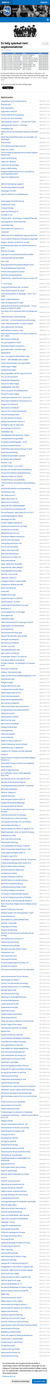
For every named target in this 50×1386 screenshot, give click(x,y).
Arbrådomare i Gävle (8, 204)
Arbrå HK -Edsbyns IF (8, 792)
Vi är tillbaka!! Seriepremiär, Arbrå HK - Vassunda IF (18, 859)
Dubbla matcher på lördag (10, 1109)
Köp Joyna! (5, 261)
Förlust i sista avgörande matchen (13, 272)
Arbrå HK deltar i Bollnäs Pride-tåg (13, 866)
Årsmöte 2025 (6, 142)
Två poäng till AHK (7, 1239)
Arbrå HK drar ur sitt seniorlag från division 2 (16, 901)
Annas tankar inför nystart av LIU (12, 229)
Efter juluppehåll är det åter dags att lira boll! (16, 373)
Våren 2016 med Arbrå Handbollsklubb (14, 1219)
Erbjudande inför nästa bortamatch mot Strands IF (18, 1086)
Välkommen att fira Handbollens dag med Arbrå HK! (19, 235)
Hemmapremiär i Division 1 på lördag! (14, 125)
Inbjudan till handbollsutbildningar (13, 803)
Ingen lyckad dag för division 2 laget (13, 1256)
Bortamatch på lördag (8, 1260)
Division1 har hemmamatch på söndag (14, 983)
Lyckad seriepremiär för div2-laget (13, 612)
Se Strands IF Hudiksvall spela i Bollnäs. (15, 894)
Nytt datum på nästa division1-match (14, 949)
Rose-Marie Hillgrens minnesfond (12, 346)
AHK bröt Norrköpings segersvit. (12, 184)
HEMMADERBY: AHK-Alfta (10, 387)
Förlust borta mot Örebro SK (11, 557)
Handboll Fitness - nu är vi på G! (12, 466)
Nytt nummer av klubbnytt (10, 408)
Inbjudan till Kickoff (8, 1164)
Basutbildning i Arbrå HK (9, 1138)
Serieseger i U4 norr (8, 1222)
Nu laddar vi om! (6, 215)
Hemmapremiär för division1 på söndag (15, 1128)
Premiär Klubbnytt (7, 737)
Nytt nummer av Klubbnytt (10, 643)
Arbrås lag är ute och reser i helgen (13, 1318)
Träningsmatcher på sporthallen (12, 439)
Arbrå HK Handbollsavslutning (11, 1212)
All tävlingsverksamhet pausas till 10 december (17, 786)
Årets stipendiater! (7, 108)
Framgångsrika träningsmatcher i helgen (15, 435)
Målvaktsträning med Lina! (10, 533)
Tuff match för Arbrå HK (9, 669)
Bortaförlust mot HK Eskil (10, 530)
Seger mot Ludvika (7, 149)
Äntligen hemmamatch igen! (11, 686)
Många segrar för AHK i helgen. (12, 1301)
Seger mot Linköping (8, 161)
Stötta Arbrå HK (6, 767)
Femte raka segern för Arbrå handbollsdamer (17, 1335)
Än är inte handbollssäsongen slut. (13, 1052)
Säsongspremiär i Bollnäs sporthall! (13, 222)
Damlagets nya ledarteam (10, 639)
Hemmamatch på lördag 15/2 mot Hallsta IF (16, 822)
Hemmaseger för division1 (10, 980)
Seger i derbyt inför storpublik (11, 564)
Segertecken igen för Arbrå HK (11, 598)
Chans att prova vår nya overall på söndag (15, 1152)
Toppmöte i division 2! (8, 578)
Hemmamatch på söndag (10, 942)
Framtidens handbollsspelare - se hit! (14, 442)
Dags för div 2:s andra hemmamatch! (14, 411)
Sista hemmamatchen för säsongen (13, 815)
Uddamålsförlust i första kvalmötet (13, 317)
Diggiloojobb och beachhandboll (12, 626)
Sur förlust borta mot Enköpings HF (13, 509)
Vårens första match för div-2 (11, 693)
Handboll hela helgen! (8, 370)
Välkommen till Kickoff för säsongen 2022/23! (17, 622)
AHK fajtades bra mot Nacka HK (12, 939)
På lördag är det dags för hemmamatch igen (16, 1093)
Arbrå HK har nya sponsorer (10, 1181)
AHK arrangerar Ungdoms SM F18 (13, 799)
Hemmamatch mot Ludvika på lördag (14, 818)
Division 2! (4, 754)
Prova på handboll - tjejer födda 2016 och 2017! (17, 512)
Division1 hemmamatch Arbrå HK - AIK (14, 1124)
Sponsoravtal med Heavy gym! (11, 633)
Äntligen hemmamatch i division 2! (13, 421)
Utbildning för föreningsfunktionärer (13, 997)
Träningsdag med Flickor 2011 (11, 543)
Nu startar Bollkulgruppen (10, 1000)
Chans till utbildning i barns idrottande (14, 744)
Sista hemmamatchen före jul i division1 (15, 976)
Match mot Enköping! (8, 588)
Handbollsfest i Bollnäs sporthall (12, 1148)
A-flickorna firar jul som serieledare (13, 1102)
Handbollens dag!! (7, 619)
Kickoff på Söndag (7, 1011)
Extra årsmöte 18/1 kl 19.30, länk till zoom (15, 779)
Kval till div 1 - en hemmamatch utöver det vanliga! (18, 320)
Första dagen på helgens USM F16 (13, 853)
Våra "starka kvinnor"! (8, 495)
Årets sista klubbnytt (8, 560)
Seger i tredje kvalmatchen (10, 299)
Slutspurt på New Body (9, 930)
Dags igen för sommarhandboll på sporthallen (17, 254)
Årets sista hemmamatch (9, 554)
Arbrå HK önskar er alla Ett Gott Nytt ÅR (14, 1291)
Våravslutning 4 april (8, 492)
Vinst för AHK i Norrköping (10, 540)
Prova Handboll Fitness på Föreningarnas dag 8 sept (19, 239)
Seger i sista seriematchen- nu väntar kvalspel (17, 323)
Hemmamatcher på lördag (10, 1083)
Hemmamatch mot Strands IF (11, 1105)
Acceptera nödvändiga (20, 1381)
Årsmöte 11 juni (6, 463)
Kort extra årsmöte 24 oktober (11, 418)
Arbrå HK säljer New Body (10, 770)
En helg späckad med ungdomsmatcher (15, 710)
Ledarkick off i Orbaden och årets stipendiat (16, 751)
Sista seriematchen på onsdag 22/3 (13, 1055)
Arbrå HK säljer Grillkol (9, 1205)
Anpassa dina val (8, 1376)
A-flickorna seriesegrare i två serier (13, 1232)
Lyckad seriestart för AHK (10, 1004)
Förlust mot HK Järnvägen (10, 165)
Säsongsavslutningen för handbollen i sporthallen (18, 1201)
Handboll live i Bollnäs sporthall (12, 584)
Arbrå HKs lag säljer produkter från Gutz (15, 1066)
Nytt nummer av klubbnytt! (10, 339)
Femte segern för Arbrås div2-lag (12, 201)
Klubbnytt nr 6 (6, 608)
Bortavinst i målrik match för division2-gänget (17, 1270)
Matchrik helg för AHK (8, 990)
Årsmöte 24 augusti (8, 251)
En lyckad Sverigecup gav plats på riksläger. (16, 897)
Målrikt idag (5, 1294)
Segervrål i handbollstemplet (11, 1225)
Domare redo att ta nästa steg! (11, 118)
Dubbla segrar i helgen (9, 366)
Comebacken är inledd (9, 873)
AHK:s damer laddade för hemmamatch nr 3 (16, 401)
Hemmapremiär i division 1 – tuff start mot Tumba (18, 122)
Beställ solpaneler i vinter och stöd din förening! (17, 832)
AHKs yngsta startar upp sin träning (13, 1167)
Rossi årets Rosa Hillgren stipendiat (13, 1042)
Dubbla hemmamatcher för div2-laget (14, 526)
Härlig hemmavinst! (7, 713)
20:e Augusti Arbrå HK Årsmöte (12, 806)
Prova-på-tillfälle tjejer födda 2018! (13, 268)
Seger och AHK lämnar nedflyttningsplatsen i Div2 (18, 676)
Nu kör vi (4, 1177)
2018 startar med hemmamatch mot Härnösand (17, 969)
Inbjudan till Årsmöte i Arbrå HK (12, 877)
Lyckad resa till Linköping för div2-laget (14, 605)
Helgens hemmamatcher (9, 1311)
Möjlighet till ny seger (8, 595)
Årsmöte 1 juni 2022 (8, 646)
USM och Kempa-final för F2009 (12, 303)
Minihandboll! (5, 353)
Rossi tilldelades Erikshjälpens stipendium (16, 1038)
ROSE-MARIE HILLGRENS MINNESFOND (15, 920)
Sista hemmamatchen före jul (11, 1298)
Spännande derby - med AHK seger (13, 349)
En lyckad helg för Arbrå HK (10, 1246)
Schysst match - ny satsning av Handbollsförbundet (19, 218)
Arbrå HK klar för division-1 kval (12, 330)
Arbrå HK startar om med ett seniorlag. (14, 880)
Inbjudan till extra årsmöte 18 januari (13, 782)
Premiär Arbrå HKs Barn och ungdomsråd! (15, 363)
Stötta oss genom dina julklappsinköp (14, 391)
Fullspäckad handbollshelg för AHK (13, 1079)
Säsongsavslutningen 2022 (10, 650)
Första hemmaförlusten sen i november (14, 287)
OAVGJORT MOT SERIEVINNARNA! (13, 506)
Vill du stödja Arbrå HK (9, 1018)
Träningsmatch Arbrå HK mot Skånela (14, 1028)
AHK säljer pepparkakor (9, 789)
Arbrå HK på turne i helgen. (10, 1273)
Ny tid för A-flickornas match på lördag (14, 1322)
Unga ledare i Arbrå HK (9, 111)
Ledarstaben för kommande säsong (13, 101)
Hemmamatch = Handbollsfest (11, 1339)
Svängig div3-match (8, 1134)
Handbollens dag (7, 129)
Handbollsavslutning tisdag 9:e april (13, 887)
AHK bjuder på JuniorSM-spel (11, 1155)
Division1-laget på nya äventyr (11, 1024)
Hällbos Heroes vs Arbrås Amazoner (14, 1191)
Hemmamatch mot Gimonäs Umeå (13, 1059)
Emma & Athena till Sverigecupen (12, 115)
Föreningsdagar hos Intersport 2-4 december (16, 1112)
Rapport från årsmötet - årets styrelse (14, 636)
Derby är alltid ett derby (9, 168)
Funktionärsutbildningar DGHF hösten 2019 (16, 863)
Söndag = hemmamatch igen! (11, 672)
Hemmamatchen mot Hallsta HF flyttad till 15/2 (17, 829)
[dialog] (25, 1372)
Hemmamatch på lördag (9, 842)
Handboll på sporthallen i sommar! (13, 456)
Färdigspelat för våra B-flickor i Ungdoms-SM (17, 1267)
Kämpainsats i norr (7, 952)
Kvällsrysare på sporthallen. (10, 945)
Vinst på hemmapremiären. (10, 415)
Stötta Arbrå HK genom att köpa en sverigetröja (17, 763)
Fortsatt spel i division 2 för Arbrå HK (14, 657)
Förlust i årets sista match (10, 550)
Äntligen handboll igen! (9, 727)
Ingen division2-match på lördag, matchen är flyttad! (19, 1325)
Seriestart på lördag (8, 796)
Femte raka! (5, 591)
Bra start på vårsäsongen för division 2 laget (16, 1287)
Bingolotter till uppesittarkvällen (12, 700)
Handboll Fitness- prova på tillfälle (13, 480)
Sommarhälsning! (7, 629)
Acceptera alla (39, 1381)
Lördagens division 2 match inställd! (13, 581)
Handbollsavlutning (8, 916)
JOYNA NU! (5, 232)
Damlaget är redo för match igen (12, 425)
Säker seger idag (7, 1249)
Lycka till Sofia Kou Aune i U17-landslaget (15, 987)
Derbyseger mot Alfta (8, 191)
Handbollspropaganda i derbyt (12, 516)
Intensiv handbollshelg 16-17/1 (11, 1284)
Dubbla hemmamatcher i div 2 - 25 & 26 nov (16, 397)
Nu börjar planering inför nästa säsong (14, 1195)
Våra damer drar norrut (9, 956)
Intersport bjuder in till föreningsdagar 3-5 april (17, 913)
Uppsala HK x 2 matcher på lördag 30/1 (14, 1263)
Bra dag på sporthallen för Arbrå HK (13, 1072)
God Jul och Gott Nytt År (9, 377)
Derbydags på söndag (9, 926)
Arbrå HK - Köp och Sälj (9, 574)
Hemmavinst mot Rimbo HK (10, 1352)
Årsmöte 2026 (6, 105)
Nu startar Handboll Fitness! (10, 445)
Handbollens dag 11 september (12, 748)
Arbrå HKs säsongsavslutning (11, 275)
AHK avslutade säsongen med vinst (13, 146)
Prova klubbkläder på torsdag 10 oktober (15, 846)
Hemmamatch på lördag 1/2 (11, 825)
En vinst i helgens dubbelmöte (11, 523)
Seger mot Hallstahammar (10, 177)
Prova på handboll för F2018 (11, 342)
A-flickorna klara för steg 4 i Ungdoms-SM (16, 1277)
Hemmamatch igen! (8, 679)
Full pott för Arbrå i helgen (10, 384)
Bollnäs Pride (5, 1031)
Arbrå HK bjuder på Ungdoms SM (12, 1131)
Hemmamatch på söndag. (10, 993)
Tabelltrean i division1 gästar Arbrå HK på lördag (18, 1090)
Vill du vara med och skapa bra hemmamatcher (17, 1021)
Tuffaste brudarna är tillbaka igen (12, 870)
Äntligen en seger (7, 682)
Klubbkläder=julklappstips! (10, 380)
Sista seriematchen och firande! (12, 327)
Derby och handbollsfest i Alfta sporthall (15, 1215)
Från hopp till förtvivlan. (9, 959)
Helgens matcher (7, 1121)
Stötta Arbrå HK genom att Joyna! (12, 291)
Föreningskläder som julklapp (11, 571)
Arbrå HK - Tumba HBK (9, 923)
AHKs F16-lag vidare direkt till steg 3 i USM (16, 849)
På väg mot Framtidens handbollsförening (15, 473)
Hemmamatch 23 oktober (10, 717)
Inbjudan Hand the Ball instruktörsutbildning (16, 469)
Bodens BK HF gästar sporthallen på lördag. (16, 1069)
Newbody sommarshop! (9, 452)
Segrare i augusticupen (9, 1171)
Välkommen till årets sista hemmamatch (15, 706)
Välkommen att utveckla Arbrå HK (12, 1184)
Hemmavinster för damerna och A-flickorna (16, 1308)
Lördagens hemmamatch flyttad (12, 689)
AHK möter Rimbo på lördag (11, 839)
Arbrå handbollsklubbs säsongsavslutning (16, 488)
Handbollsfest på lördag (9, 1356)
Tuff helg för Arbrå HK (8, 1141)
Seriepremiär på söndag (9, 1145)
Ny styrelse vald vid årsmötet (11, 459)
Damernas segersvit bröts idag (12, 1315)
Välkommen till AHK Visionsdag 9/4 (13, 1208)
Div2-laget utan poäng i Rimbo (11, 1236)
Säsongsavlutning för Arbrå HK (12, 1045)
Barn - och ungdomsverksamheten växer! (15, 356)
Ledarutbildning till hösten (10, 1198)
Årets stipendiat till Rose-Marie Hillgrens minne (17, 265)
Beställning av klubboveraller (11, 1332)
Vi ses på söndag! (7, 208)
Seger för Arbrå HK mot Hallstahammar (14, 194)
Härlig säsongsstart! (8, 734)
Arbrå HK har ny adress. (9, 966)
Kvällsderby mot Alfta (8, 835)
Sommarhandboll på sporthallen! (12, 258)
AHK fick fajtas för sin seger (11, 1280)
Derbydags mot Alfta (8, 519)
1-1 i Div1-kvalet (6, 284)
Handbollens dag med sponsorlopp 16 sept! (16, 449)
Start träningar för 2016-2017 (11, 428)
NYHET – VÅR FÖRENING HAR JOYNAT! (14, 360)
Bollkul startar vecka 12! (9, 499)
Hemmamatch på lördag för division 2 (14, 1304)
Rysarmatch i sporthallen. (10, 1062)
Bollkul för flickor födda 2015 (11, 741)
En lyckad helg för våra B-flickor (12, 1342)
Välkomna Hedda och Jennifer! (12, 476)
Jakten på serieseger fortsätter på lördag (15, 1243)
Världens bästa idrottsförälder (11, 1014)
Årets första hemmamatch (10, 696)
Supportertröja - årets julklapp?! (12, 567)
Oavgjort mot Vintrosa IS (9, 404)
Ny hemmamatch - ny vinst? (10, 602)
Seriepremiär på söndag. (9, 1007)
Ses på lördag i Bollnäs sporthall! (12, 187)
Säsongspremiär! (7, 615)
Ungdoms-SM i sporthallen (10, 1349)
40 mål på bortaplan (8, 1346)
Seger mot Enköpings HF (9, 211)
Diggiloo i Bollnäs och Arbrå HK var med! (15, 242)
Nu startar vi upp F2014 (9, 856)
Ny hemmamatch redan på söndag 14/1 (15, 963)
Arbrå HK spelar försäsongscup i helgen (15, 1174)
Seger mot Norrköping (9, 158)
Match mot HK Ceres (8, 720)
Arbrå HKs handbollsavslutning (12, 883)
